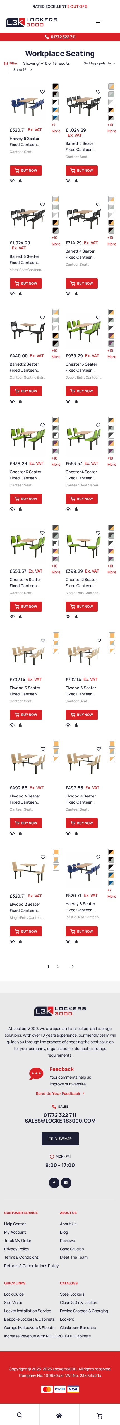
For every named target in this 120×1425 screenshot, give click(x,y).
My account (15, 1232)
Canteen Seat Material (83, 485)
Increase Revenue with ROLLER (32, 1336)
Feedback (62, 1069)
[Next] (72, 966)
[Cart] (99, 1416)
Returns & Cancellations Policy (31, 1265)
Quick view (12, 181)
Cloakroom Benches (78, 1327)
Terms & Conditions (21, 1257)
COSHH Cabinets (75, 1336)
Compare (20, 181)
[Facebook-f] (54, 1183)
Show (17, 69)
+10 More (111, 127)
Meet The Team (74, 1257)
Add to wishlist (42, 92)
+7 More (56, 127)
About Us (68, 1223)
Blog (64, 1232)
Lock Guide (14, 1294)
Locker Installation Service (27, 1310)
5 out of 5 (77, 6)
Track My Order (17, 1240)
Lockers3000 (64, 1368)
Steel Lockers (72, 1294)
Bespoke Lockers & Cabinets (29, 1319)
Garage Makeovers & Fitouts (29, 1327)
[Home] (59, 1416)
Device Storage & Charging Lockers (84, 1315)
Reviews (67, 1240)
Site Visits (13, 1302)
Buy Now (29, 170)
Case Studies (72, 1248)
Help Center (15, 1223)
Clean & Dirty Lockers (79, 1302)
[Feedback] (36, 1074)
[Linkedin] (66, 1183)
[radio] (55, 86)
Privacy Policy (16, 1248)
